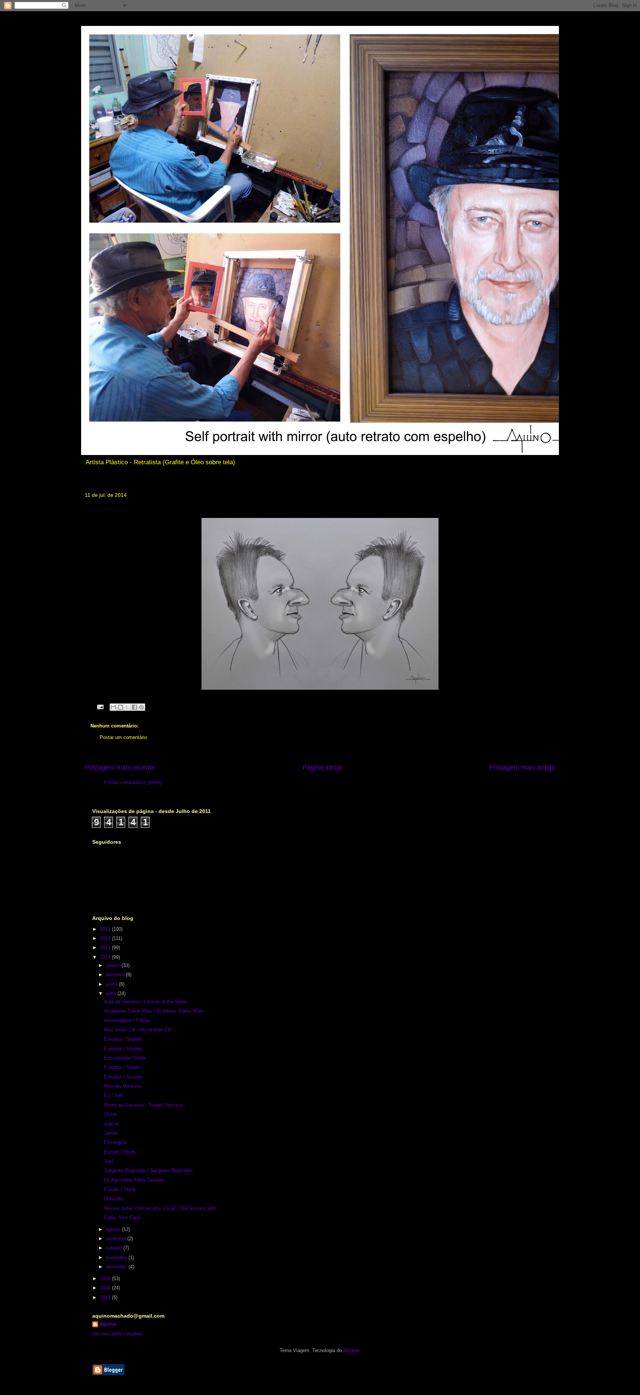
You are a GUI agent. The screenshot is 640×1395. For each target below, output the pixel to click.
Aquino (108, 1324)
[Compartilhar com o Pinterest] (141, 707)
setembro (116, 1238)
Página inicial (322, 767)
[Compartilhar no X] (127, 707)
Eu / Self (113, 1095)
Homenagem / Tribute (127, 1020)
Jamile (111, 1133)
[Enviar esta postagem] (99, 706)
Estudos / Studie (122, 1067)
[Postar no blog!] (120, 707)
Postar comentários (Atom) (133, 782)
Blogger (351, 1350)
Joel (108, 1161)
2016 (106, 1288)
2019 (106, 1297)
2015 (106, 1278)
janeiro (113, 965)
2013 (106, 947)
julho (111, 993)
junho (112, 984)
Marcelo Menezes (123, 1086)
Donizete (113, 1198)
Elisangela (115, 1142)
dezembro (117, 1266)
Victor (110, 1114)
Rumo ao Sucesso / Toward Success (144, 1105)
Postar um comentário (123, 737)
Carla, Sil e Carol (122, 1217)
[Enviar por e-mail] (113, 707)
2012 (106, 938)
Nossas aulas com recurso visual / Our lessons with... (162, 1208)
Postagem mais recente (120, 767)
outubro (114, 1248)
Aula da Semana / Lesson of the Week (145, 1001)
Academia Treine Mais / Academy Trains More (154, 1011)
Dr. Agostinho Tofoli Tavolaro (134, 1180)
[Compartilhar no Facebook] (134, 707)
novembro (117, 1257)
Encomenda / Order (125, 1058)
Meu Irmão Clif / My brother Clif (137, 1030)
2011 (106, 929)
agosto (114, 1229)
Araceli (111, 1124)
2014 (106, 957)
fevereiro (116, 974)
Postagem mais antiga (522, 767)
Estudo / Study (120, 1152)
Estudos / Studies (123, 1039)
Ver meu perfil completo (117, 1334)
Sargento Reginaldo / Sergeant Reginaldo (148, 1170)
